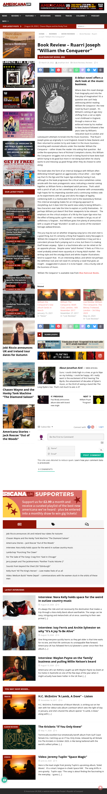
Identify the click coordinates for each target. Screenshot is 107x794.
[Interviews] (19, 607)
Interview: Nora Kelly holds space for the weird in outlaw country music (18, 280)
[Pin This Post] (58, 70)
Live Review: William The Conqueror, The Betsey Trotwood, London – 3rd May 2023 (92, 307)
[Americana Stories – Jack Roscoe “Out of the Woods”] (19, 416)
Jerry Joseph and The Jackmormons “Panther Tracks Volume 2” (35, 561)
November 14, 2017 (49, 700)
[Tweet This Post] (46, 70)
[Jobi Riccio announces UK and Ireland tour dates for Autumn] (19, 332)
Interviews (45, 16)
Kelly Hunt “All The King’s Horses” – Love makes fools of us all (34, 570)
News (4, 16)
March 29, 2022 (47, 62)
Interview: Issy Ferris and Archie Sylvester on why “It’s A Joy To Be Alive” (69, 629)
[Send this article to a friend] (65, 70)
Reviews (15, 16)
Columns (80, 16)
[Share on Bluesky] (95, 70)
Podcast (95, 16)
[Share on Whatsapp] (77, 70)
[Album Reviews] (19, 737)
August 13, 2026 (47, 665)
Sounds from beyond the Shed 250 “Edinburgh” (28, 566)
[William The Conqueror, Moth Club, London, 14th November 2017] (70, 295)
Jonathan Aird (63, 62)
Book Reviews (79, 62)
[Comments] (87, 524)
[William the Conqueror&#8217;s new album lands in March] (47, 295)
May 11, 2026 (46, 730)
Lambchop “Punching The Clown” (18, 305)
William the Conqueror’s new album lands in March (45, 306)
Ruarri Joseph (51, 334)
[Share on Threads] (101, 70)
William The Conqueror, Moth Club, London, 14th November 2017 (69, 306)
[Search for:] (90, 26)
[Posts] (19, 524)
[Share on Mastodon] (83, 70)
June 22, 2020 (46, 760)
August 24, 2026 (20, 217)
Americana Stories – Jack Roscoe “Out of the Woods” (18, 257)
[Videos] (19, 767)
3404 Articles (92, 368)
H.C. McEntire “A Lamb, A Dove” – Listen (65, 696)
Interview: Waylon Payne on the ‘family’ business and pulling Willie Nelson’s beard (67, 659)
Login (101, 426)
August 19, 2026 (47, 635)
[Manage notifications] (100, 788)
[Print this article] (71, 70)
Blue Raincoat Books (89, 273)
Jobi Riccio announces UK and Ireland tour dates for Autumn (18, 211)
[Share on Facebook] (40, 70)
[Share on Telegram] (89, 70)
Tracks (68, 16)
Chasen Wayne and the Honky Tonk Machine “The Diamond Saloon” (18, 232)
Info (4, 21)
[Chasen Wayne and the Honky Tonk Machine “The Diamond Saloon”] (19, 374)
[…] (46, 618)
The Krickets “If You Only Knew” (60, 726)
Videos (58, 16)
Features (29, 16)
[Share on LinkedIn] (52, 70)
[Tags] (53, 524)
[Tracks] (19, 707)
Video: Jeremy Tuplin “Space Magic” (62, 757)
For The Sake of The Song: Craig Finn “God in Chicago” (31, 557)
